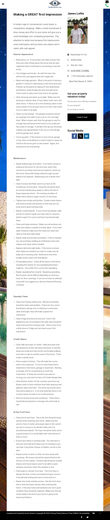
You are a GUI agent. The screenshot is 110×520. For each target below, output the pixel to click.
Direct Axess (30, 513)
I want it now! (82, 117)
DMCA (75, 513)
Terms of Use (67, 513)
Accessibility (84, 513)
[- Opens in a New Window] (74, 136)
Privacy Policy (56, 513)
